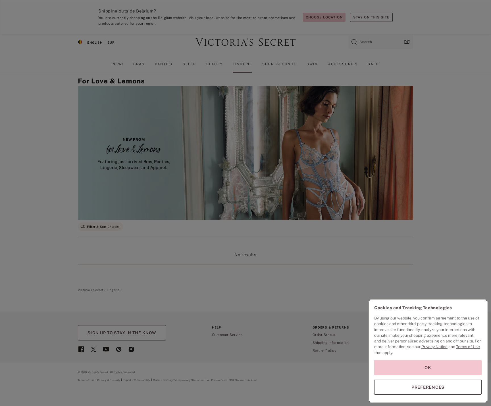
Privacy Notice (434, 346)
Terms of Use (468, 346)
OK (428, 367)
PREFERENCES (427, 387)
